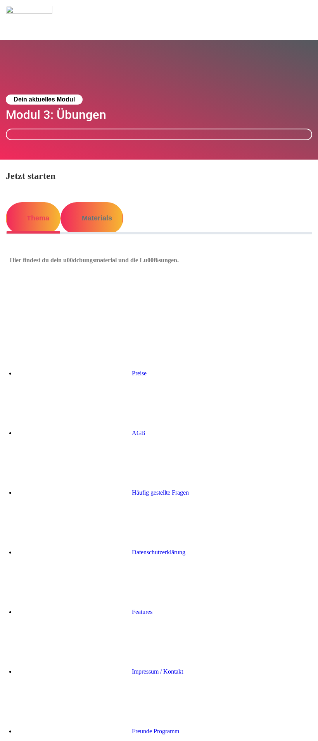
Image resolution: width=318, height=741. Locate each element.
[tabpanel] (159, 260)
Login (304, 14)
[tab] (33, 218)
